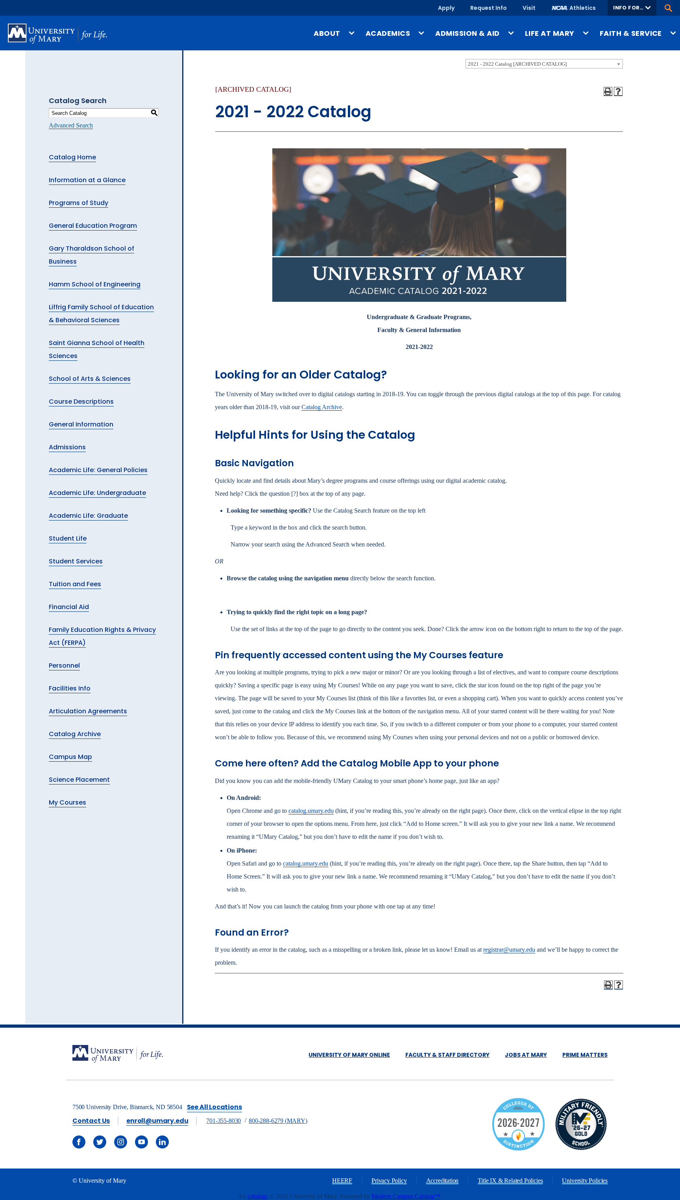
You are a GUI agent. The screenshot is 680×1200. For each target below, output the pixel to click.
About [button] (327, 33)
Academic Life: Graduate (88, 515)
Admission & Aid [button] (467, 33)
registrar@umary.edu (509, 949)
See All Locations (214, 1106)
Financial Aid (69, 606)
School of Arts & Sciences (90, 378)
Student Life (68, 538)
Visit (529, 8)
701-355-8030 (223, 1120)
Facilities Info (70, 688)
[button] (632, 8)
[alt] (117, 1054)
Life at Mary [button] (550, 33)
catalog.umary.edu (311, 810)
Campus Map (70, 756)
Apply (446, 8)
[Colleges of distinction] (518, 1148)
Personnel (64, 665)
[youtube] (141, 1141)
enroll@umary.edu (157, 1120)
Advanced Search (71, 125)
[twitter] (99, 1141)
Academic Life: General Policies (98, 469)
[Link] (581, 1148)
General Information (81, 424)
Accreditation (442, 1180)
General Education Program (93, 225)
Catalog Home (72, 157)
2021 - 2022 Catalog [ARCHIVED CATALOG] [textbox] (517, 64)
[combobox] (544, 63)
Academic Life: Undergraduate (97, 492)
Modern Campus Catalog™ (405, 1196)
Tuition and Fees (75, 584)
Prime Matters (585, 1055)
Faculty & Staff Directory (447, 1055)
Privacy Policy (389, 1180)
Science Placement (79, 779)
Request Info (488, 8)
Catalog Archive (75, 733)
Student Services (76, 561)
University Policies (585, 1180)
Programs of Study (78, 202)
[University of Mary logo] (57, 34)
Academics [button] (388, 33)
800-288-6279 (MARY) (278, 1120)
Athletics (582, 8)
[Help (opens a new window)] (618, 91)
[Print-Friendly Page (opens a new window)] (608, 91)
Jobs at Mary (526, 1055)
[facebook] (78, 1141)
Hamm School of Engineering (94, 284)
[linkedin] (162, 1141)
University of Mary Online (349, 1055)
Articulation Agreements (88, 711)
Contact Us (91, 1120)
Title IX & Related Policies (510, 1180)
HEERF (342, 1180)
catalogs (258, 1196)
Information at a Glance (87, 180)
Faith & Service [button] (631, 33)
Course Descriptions (81, 401)
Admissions (67, 447)
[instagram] (120, 1141)
